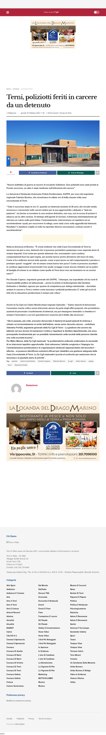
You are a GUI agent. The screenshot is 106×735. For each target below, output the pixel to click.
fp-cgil (70, 361)
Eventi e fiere (44, 608)
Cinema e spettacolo (15, 639)
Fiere (40, 612)
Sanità (73, 624)
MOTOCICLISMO (45, 678)
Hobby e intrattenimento (49, 628)
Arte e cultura (12, 608)
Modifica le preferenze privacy (18, 701)
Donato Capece (44, 361)
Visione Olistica (77, 678)
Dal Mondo (43, 585)
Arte (8, 597)
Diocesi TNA (43, 593)
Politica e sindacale (79, 605)
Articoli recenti (53, 113)
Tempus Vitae (76, 643)
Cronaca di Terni (27, 89)
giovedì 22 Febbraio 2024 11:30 (32, 113)
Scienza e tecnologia (79, 628)
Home (8, 89)
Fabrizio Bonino (59, 361)
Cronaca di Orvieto (14, 663)
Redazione (12, 113)
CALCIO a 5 (11, 636)
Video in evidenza (78, 674)
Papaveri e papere (78, 597)
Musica (41, 682)
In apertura (43, 647)
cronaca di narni (13, 655)
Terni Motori (75, 655)
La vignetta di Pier (46, 667)
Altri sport (10, 585)
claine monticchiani (27, 361)
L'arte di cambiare (46, 655)
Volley (72, 682)
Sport (72, 636)
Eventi (41, 605)
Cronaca (16, 89)
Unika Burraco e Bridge (80, 670)
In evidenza (43, 651)
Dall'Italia (42, 589)
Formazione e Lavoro (47, 616)
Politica (73, 601)
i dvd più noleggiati (47, 639)
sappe (91, 361)
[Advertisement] (53, 4)
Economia (42, 597)
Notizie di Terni (77, 593)
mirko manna (81, 361)
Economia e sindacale (48, 601)
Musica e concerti (78, 585)
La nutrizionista (45, 663)
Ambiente (10, 589)
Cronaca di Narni (13, 659)
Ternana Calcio (76, 651)
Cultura (9, 682)
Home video (43, 632)
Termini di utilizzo (45, 719)
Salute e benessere (78, 616)
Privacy (31, 719)
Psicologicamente (78, 608)
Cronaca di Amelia (14, 651)
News (72, 589)
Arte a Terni (11, 601)
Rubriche (74, 612)
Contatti (9, 719)
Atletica (9, 616)
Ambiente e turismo (15, 593)
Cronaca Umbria (13, 674)
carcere (14, 361)
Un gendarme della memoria (82, 663)
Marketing (42, 674)
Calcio (9, 632)
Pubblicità (20, 719)
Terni (10, 365)
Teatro (73, 639)
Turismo (73, 659)
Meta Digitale (20, 724)
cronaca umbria (13, 678)
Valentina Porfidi (21, 365)
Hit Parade (42, 620)
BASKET (10, 628)
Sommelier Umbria (78, 632)
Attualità (10, 620)
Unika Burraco (76, 667)
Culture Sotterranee (15, 686)
